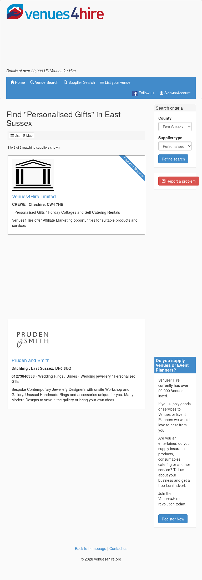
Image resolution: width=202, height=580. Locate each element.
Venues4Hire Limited (34, 196)
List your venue (117, 82)
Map (29, 135)
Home (19, 82)
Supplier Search (81, 82)
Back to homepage (90, 548)
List (16, 135)
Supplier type (170, 137)
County (164, 118)
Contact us (118, 548)
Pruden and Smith (30, 360)
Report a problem (180, 181)
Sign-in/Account (176, 92)
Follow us (146, 92)
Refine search (173, 159)
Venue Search (46, 82)
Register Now (173, 518)
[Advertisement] (154, 36)
